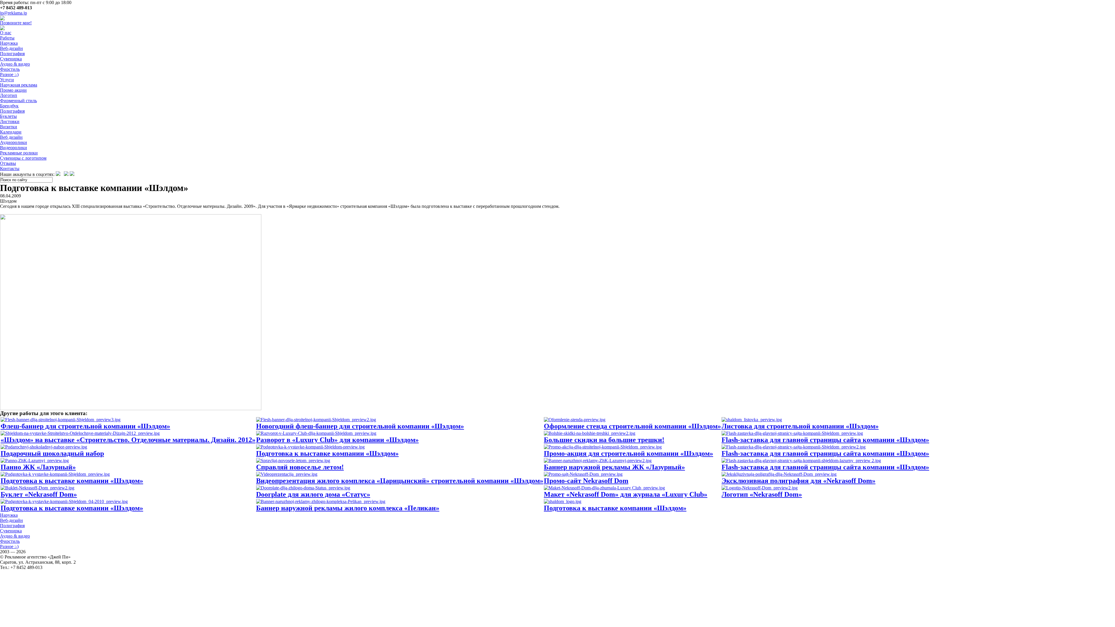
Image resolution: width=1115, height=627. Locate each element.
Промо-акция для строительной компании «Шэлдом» (628, 453)
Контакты (9, 168)
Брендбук (9, 105)
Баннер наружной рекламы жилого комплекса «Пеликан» (347, 508)
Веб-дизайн (11, 48)
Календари (10, 131)
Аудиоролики (13, 142)
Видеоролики (13, 147)
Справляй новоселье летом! (300, 467)
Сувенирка (11, 58)
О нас (5, 32)
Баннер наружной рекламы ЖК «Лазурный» (614, 467)
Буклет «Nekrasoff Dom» (39, 494)
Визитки (8, 126)
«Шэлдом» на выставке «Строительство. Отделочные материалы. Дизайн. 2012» (128, 440)
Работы (7, 37)
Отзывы (8, 163)
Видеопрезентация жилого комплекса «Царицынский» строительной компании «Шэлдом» (399, 480)
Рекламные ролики (19, 152)
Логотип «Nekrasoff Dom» (762, 494)
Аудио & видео (15, 64)
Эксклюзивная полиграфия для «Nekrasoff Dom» (798, 480)
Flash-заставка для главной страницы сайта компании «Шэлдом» (825, 440)
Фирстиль (10, 69)
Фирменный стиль (18, 100)
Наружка (9, 43)
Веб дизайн (11, 137)
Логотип (8, 95)
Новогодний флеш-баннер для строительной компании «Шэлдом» (360, 426)
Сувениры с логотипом (23, 158)
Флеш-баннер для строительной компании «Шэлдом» (85, 426)
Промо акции (13, 90)
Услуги (7, 79)
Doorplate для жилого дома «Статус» (313, 494)
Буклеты (8, 116)
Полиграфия (12, 53)
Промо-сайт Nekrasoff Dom (586, 480)
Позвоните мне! (16, 22)
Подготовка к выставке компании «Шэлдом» (327, 453)
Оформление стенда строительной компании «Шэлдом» (632, 426)
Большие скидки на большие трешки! (604, 440)
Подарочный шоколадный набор (52, 453)
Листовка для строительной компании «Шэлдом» (800, 426)
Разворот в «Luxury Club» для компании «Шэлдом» (337, 440)
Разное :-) (9, 74)
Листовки (9, 121)
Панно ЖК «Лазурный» (38, 467)
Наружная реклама (18, 84)
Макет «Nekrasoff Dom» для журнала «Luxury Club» (625, 494)
